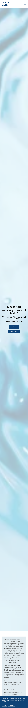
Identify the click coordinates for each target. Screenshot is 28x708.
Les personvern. (19, 702)
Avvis (4, 705)
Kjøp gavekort (14, 331)
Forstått (11, 705)
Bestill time (14, 327)
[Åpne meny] (24, 3)
